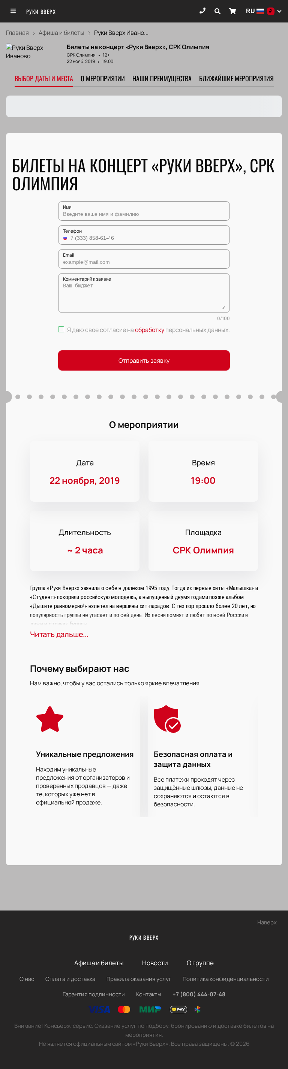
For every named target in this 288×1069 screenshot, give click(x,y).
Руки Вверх (41, 11)
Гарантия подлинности (94, 994)
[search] (217, 11)
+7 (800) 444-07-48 (198, 994)
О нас (27, 979)
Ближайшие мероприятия (236, 78)
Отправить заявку (144, 360)
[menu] (13, 11)
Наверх (267, 922)
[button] (66, 238)
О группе (200, 962)
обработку (149, 330)
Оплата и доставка (70, 979)
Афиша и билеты (98, 962)
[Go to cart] (232, 11)
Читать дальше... (59, 634)
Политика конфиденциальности (226, 979)
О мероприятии (103, 78)
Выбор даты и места (44, 78)
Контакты (148, 994)
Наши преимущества (162, 78)
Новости (155, 962)
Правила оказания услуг (138, 979)
